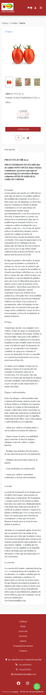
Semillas (14, 23)
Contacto (23, 650)
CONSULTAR (23, 129)
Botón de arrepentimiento (32, 691)
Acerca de (23, 631)
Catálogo (5, 23)
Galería (23, 641)
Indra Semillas (7, 11)
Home (23, 626)
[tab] (9, 150)
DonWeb (15, 692)
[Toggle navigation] (41, 8)
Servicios (23, 636)
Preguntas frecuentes (23, 646)
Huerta (22, 23)
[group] (23, 54)
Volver (10, 31)
